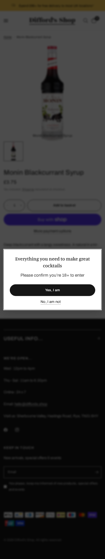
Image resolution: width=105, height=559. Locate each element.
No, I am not (51, 301)
